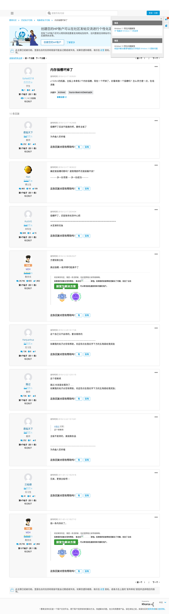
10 (21, 548)
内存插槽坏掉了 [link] (61, 20)
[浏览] (11, 13)
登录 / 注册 (153, 13)
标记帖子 (28, 101)
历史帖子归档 (26, 20)
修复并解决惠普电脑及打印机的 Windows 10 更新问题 (136, 48)
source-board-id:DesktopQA (80, 92)
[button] (156, 66)
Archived (61, 92)
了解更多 (71, 42)
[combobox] (82, 13)
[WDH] (28, 259)
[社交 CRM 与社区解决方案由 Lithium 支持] (148, 603)
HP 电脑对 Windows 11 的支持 (126, 31)
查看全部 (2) (62, 97)
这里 (102, 50)
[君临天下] (28, 125)
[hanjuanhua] (28, 333)
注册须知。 (161, 609)
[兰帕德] (28, 477)
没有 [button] (87, 147)
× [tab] (161, 18)
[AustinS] (28, 214)
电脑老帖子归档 (43, 20)
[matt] (28, 170)
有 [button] (79, 147)
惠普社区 (13, 20)
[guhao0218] (28, 71)
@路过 (57, 426)
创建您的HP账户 (52, 42)
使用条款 (151, 609)
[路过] (28, 377)
